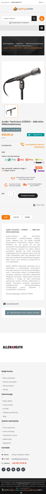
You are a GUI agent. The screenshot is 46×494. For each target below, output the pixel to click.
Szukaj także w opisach (20, 23)
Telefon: (6, 463)
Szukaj (34, 18)
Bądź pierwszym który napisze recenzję (24, 313)
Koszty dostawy (9, 431)
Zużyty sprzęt (8, 405)
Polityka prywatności (10, 412)
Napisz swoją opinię (12, 130)
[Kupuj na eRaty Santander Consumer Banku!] (21, 159)
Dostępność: (7, 145)
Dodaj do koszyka (28, 196)
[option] (13, 111)
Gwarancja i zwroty (10, 435)
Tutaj (20, 179)
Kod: (3, 152)
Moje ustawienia (9, 378)
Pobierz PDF (38, 205)
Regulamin (7, 443)
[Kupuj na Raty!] (35, 134)
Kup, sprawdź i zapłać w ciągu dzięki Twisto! (14, 169)
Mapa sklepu (7, 401)
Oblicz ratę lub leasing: (11, 156)
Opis (6, 217)
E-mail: (6, 459)
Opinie (27, 217)
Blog (4, 416)
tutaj (42, 490)
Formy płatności (9, 428)
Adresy (5, 390)
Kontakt (6, 409)
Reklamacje (7, 439)
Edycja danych (8, 386)
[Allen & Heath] (13, 347)
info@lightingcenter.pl (20, 459)
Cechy (16, 217)
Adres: (6, 455)
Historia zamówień (10, 382)
